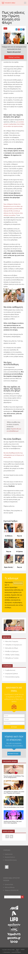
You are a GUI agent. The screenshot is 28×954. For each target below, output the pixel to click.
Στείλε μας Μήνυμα (9, 887)
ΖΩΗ (17, 950)
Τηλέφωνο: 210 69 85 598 (11, 890)
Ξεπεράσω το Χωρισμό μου (13, 645)
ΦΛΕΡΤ (5, 28)
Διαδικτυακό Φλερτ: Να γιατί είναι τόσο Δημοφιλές (13, 822)
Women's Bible (8, 31)
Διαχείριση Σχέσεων (11, 673)
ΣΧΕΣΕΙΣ (22, 949)
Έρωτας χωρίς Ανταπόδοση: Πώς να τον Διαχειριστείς (14, 776)
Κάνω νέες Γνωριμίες (11, 641)
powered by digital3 (16, 952)
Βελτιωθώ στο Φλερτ (11, 648)
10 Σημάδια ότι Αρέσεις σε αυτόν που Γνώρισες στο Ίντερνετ (14, 792)
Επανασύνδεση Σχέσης (12, 677)
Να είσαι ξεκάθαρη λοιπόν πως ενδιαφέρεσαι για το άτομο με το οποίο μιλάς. (14, 455)
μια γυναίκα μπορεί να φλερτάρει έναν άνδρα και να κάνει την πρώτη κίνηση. (14, 124)
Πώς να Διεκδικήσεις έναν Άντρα (14, 807)
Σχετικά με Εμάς (9, 884)
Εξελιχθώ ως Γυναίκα (11, 658)
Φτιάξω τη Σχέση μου (12, 651)
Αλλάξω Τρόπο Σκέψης (12, 655)
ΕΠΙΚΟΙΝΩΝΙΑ (7, 952)
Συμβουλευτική (10, 670)
